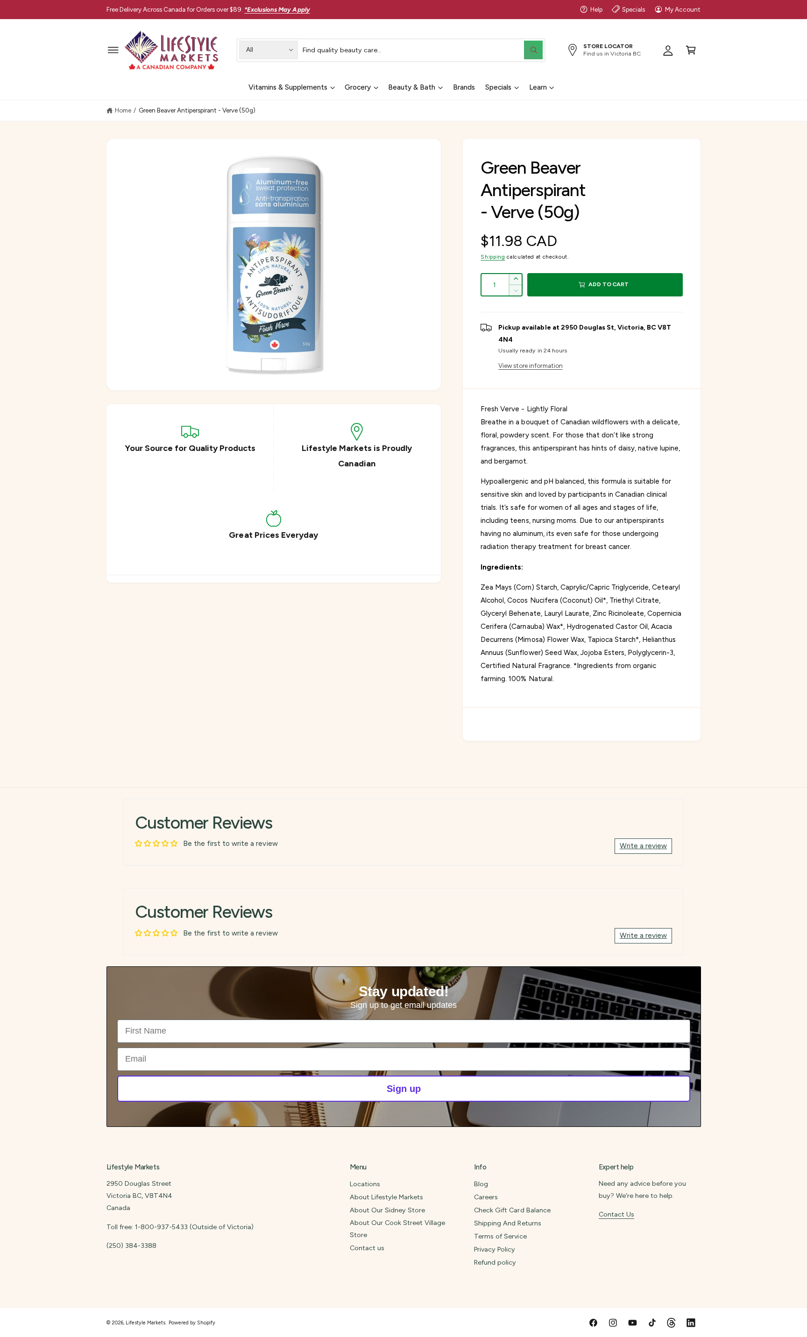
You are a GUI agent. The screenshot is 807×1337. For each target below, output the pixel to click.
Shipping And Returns (507, 1223)
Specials (633, 9)
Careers (486, 1197)
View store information (530, 365)
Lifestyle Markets (145, 1323)
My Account (683, 9)
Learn (538, 87)
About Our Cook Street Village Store (397, 1228)
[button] (113, 49)
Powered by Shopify (192, 1323)
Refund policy (495, 1262)
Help (596, 9)
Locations (365, 1184)
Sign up (404, 1089)
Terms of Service (500, 1236)
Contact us (367, 1248)
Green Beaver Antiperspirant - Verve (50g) (197, 110)
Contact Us (616, 1214)
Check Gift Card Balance (512, 1210)
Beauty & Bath (411, 87)
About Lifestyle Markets (386, 1197)
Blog (481, 1184)
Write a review (643, 846)
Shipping (493, 256)
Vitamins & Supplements (287, 87)
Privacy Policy (494, 1249)
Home (123, 110)
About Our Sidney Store (387, 1210)
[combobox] (422, 49)
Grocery (358, 87)
